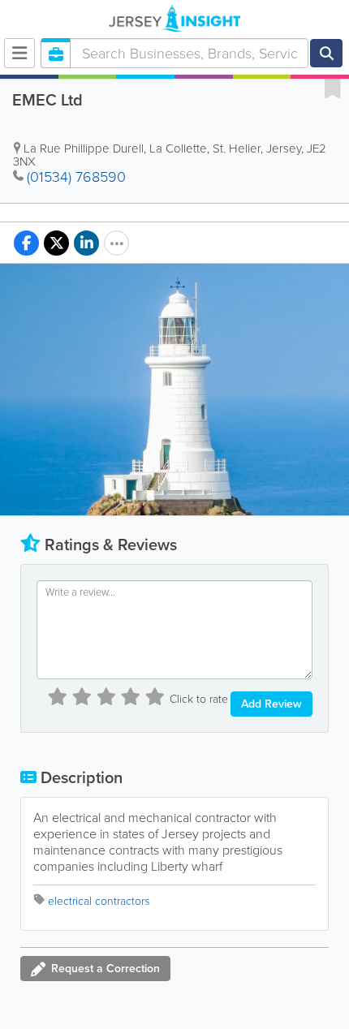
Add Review (271, 704)
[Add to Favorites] (333, 87)
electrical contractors (98, 901)
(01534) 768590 (76, 176)
